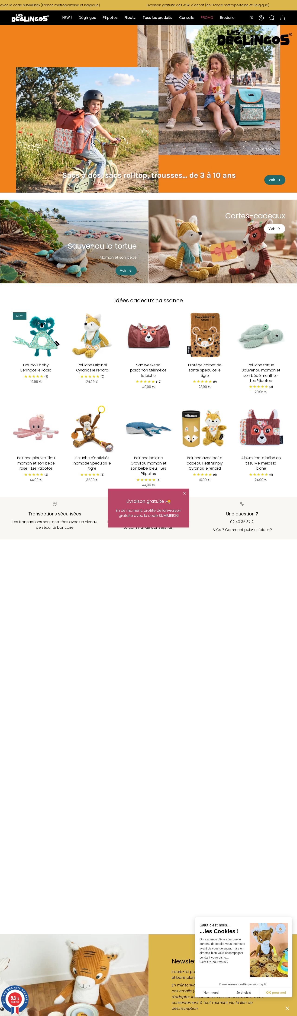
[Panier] (282, 17)
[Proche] (184, 493)
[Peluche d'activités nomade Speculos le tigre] (92, 428)
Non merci (211, 992)
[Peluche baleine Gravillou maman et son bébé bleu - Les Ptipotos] (148, 428)
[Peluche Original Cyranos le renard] (92, 335)
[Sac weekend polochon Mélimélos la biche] (148, 335)
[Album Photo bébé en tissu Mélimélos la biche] (261, 428)
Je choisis (243, 992)
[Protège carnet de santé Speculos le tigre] (204, 335)
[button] (287, 1008)
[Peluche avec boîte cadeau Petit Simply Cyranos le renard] (204, 428)
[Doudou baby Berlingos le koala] (36, 335)
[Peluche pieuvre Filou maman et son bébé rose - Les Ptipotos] (36, 428)
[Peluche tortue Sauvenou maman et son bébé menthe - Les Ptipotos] (261, 335)
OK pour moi (276, 992)
